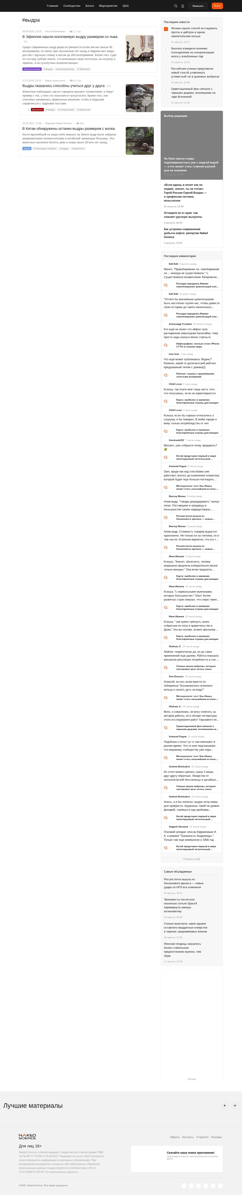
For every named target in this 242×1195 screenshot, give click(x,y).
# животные (83, 109)
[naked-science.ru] (220, 1185)
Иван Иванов (176, 556)
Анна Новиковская (55, 31)
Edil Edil (173, 264)
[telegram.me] (213, 1185)
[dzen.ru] (206, 1185)
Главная (52, 5)
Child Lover (175, 384)
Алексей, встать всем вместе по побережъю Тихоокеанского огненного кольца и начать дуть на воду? (188, 685)
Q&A (126, 5)
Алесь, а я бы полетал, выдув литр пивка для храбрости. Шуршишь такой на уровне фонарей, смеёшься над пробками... (191, 805)
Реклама (216, 1137)
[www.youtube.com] (198, 1185)
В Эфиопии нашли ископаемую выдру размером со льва (69, 39)
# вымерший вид (65, 69)
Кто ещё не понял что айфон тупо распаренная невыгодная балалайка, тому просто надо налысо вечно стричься (191, 333)
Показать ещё (191, 859)
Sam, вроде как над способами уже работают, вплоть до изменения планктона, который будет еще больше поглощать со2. (192, 475)
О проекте (202, 1137)
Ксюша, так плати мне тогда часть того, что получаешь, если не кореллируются (189, 391)
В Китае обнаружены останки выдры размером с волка (68, 129)
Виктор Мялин (177, 496)
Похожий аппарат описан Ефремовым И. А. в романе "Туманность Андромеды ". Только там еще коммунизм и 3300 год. (190, 835)
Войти (217, 5)
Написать (198, 6)
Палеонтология (32, 69)
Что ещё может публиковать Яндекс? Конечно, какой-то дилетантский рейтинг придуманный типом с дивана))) (190, 363)
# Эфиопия (83, 69)
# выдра (48, 69)
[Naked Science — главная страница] (32, 6)
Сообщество (71, 5)
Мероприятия (108, 5)
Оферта (175, 1137)
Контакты (188, 1137)
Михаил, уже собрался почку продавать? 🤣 (190, 447)
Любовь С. (175, 646)
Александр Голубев (180, 324)
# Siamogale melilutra (45, 148)
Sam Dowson (176, 676)
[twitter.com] (184, 1185)
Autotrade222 (176, 440)
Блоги (90, 5)
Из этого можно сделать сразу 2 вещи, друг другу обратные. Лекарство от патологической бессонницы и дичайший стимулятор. (190, 776)
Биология (37, 109)
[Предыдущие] (225, 1106)
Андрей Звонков (178, 826)
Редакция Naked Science (58, 123)
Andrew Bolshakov (179, 766)
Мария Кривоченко (55, 80)
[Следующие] (235, 1106)
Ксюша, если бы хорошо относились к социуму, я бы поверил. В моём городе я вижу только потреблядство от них (190, 419)
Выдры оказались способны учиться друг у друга (66, 86)
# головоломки (66, 109)
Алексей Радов (178, 466)
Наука (27, 148)
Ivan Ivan (174, 354)
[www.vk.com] (191, 1185)
